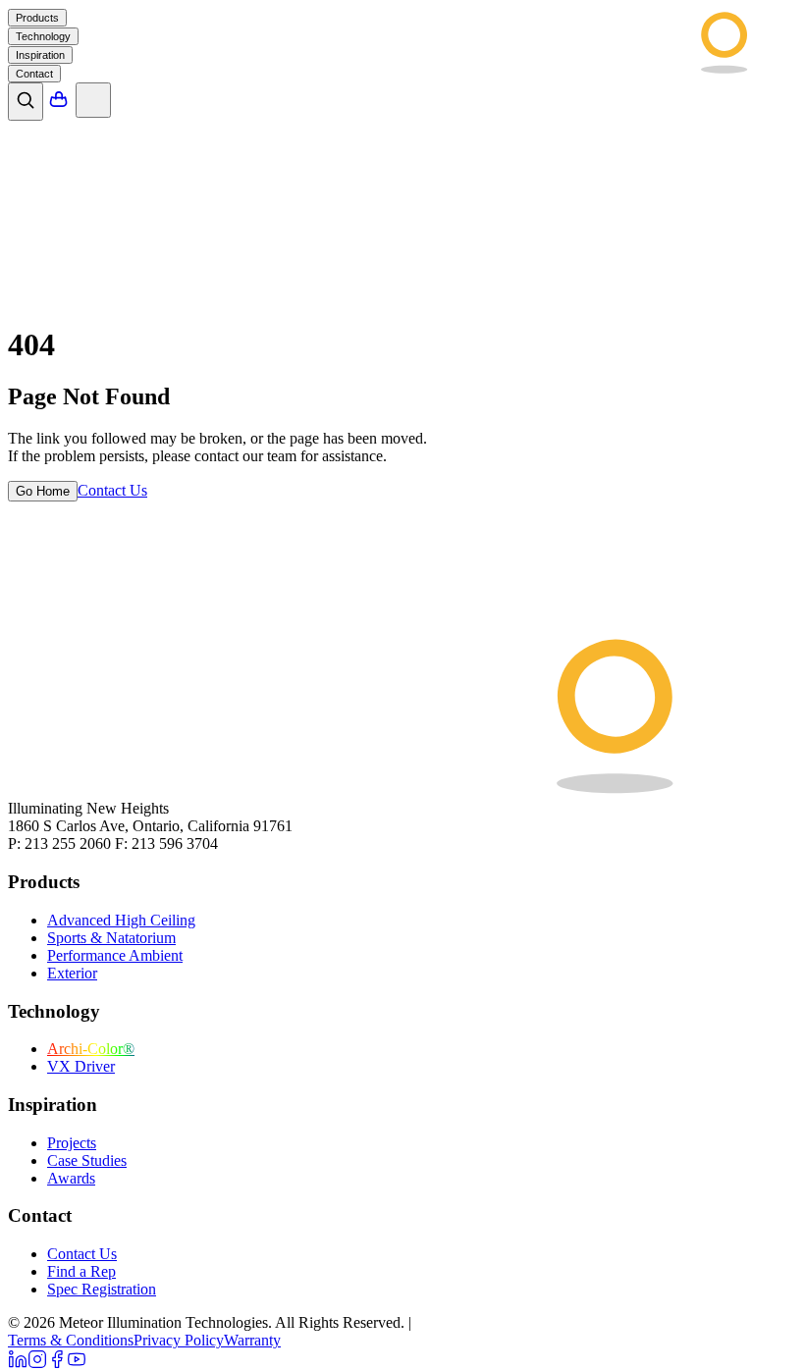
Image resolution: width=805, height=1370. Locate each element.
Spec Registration (101, 1289)
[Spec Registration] (59, 104)
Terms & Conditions (71, 1340)
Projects (71, 1142)
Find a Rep (81, 1271)
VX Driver (81, 1066)
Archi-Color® (90, 1048)
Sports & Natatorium (111, 937)
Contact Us (82, 1253)
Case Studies (87, 1160)
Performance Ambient (115, 955)
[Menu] (93, 100)
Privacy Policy (179, 1340)
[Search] (25, 101)
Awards (71, 1178)
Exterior (72, 973)
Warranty (252, 1340)
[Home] (639, 69)
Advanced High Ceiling (121, 920)
